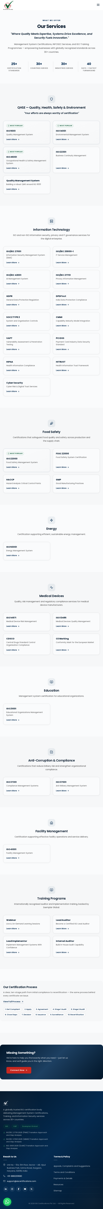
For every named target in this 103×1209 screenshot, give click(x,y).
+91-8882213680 (14, 1176)
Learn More (11, 139)
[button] (7, 1202)
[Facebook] (18, 1189)
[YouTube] (25, 1189)
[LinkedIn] (5, 1189)
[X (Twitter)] (31, 1189)
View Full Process (11, 1001)
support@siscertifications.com (21, 1181)
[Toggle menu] (98, 5)
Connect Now (17, 1070)
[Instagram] (12, 1189)
